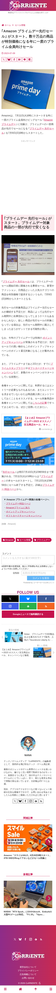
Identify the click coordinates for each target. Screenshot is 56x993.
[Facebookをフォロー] (46, 598)
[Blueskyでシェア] (9, 59)
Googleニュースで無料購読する (28, 614)
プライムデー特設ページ (18, 503)
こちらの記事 (40, 403)
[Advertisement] (28, 172)
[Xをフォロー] (10, 598)
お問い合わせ (28, 978)
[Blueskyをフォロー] (28, 598)
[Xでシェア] (3, 59)
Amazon (9, 540)
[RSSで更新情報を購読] (46, 606)
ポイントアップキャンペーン (20, 511)
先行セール (9, 472)
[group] (28, 842)
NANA (28, 755)
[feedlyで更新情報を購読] (28, 606)
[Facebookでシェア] (14, 59)
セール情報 (25, 540)
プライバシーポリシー (28, 970)
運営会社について (28, 967)
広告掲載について (28, 974)
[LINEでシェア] (24, 59)
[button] (30, 59)
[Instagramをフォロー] (10, 606)
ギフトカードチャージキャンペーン (24, 515)
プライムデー (43, 540)
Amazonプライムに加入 (18, 507)
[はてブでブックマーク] (19, 59)
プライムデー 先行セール (16, 281)
